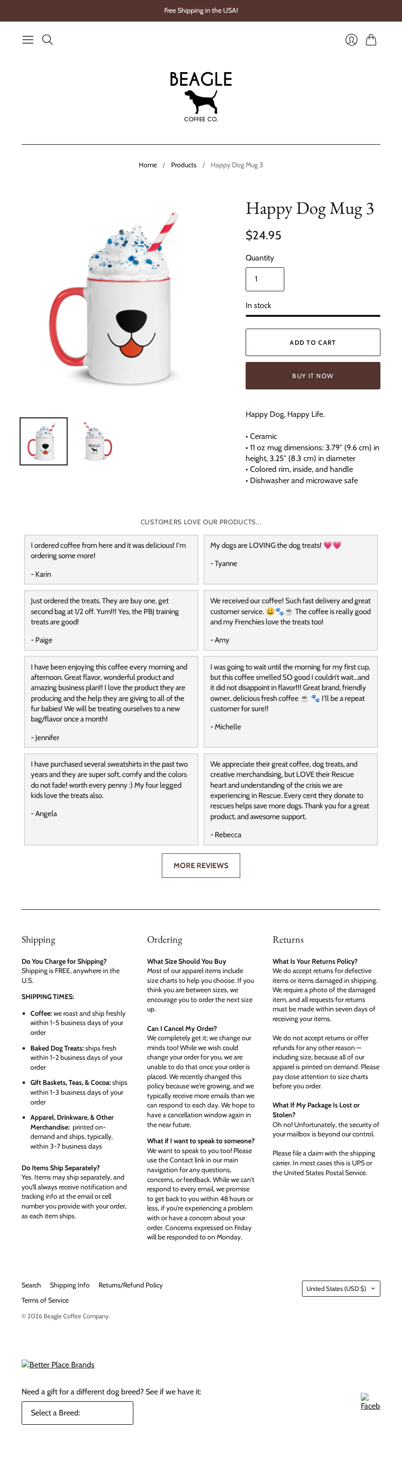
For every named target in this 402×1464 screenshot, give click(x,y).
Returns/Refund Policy (131, 1285)
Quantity (260, 257)
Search (31, 1285)
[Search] (47, 39)
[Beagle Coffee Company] (201, 96)
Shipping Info (70, 1285)
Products (184, 164)
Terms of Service (45, 1300)
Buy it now (312, 376)
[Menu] (28, 39)
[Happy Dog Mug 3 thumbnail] (44, 441)
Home (148, 164)
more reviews (201, 865)
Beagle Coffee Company (76, 1316)
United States (336, 1288)
